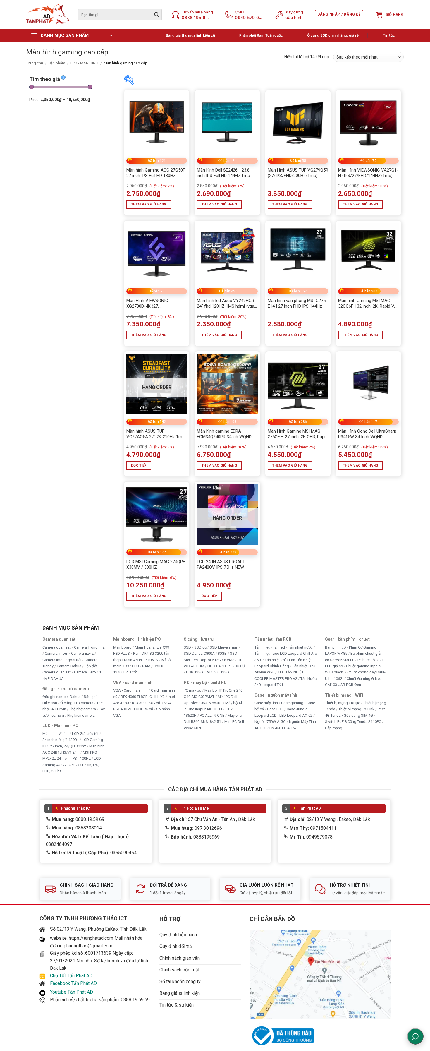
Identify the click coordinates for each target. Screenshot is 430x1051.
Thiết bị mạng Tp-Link (356, 709)
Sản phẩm (57, 63)
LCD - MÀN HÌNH (84, 63)
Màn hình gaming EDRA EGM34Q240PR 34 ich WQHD (224, 434)
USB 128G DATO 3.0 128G (207, 672)
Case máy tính (266, 703)
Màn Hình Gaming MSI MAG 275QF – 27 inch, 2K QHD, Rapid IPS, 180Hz (298, 434)
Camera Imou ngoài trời (61, 659)
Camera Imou (56, 653)
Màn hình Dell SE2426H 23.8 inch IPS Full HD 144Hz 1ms (223, 173)
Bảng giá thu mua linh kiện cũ (190, 35)
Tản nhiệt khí (275, 659)
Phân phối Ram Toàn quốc (261, 35)
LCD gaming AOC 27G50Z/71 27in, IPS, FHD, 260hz (71, 764)
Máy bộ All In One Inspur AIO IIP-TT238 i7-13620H (213, 709)
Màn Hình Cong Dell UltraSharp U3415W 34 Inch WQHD (367, 434)
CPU (135, 666)
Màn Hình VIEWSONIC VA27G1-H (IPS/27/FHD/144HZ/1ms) (368, 173)
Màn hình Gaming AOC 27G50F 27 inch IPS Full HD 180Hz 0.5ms (155, 173)
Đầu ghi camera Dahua (61, 696)
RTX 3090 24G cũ (146, 703)
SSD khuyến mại (224, 647)
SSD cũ (200, 647)
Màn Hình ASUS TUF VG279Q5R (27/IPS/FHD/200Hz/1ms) (298, 173)
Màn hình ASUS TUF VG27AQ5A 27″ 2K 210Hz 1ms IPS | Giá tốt (155, 434)
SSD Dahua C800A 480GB (205, 653)
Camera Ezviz (82, 653)
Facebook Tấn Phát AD (73, 983)
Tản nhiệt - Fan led (269, 647)
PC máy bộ (192, 690)
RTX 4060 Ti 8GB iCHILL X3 (143, 696)
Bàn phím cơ (335, 647)
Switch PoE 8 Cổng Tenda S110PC (353, 721)
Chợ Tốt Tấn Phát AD (71, 975)
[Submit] (156, 15)
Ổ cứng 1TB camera (76, 703)
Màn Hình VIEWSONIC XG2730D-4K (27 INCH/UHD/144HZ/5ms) (149, 303)
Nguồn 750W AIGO (270, 721)
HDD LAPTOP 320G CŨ (226, 666)
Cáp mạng (333, 728)
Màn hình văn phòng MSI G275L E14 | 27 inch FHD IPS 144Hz (298, 303)
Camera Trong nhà (89, 647)
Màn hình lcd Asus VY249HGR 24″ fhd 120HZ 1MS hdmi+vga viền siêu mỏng (225, 303)
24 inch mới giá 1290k (60, 740)
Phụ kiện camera (81, 715)
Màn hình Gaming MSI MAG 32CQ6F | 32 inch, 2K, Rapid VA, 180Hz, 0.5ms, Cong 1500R (368, 303)
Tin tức (389, 35)
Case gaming (292, 703)
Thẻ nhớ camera (82, 709)
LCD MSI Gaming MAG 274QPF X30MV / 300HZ (155, 564)
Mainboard (122, 647)
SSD (187, 647)
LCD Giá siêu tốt (85, 733)
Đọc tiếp (139, 465)
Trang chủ (34, 63)
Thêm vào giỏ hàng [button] (148, 204)
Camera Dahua (69, 666)
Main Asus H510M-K (141, 659)
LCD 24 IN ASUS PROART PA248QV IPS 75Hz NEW (221, 564)
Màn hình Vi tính (55, 733)
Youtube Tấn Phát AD (71, 992)
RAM (146, 666)
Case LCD (275, 709)
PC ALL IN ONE (212, 715)
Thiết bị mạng (336, 703)
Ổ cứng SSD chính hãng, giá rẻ (333, 35)
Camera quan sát (56, 647)
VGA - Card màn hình (130, 690)
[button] (339, 14)
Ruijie (355, 703)
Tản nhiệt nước (300, 647)
